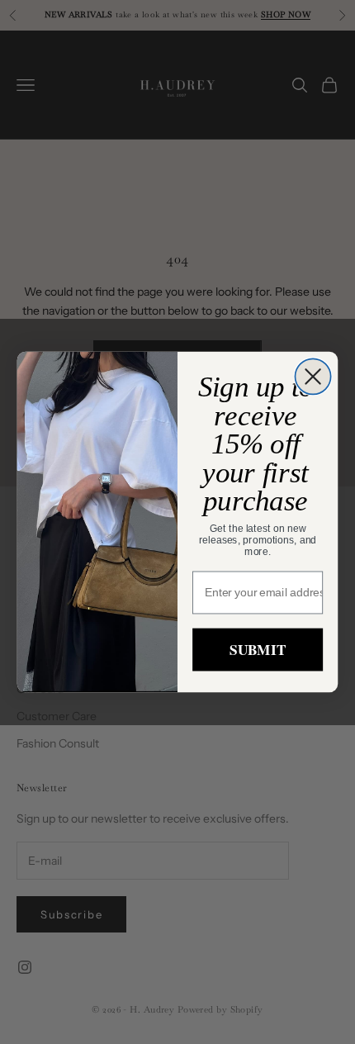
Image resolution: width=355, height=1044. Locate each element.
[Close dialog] (312, 376)
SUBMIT (257, 649)
